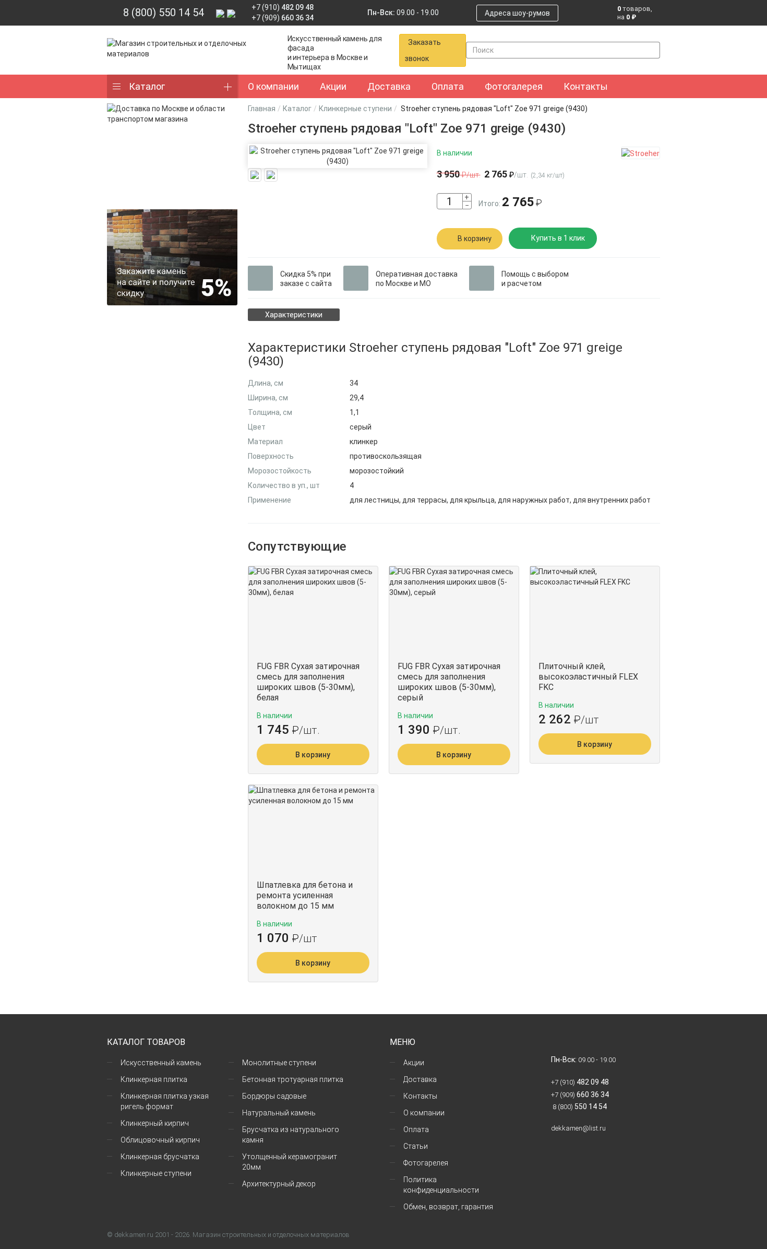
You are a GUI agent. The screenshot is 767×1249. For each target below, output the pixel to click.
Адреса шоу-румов (517, 13)
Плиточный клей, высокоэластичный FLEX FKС (588, 676)
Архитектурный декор (279, 1184)
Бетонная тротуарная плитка (292, 1079)
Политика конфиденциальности (441, 1184)
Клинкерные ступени (355, 108)
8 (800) (579, 1107)
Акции (413, 1062)
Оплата (416, 1129)
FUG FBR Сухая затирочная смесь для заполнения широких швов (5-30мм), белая (308, 682)
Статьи (415, 1146)
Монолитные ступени (279, 1062)
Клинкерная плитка (154, 1079)
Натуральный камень (279, 1113)
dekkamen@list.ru (578, 1128)
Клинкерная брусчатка (160, 1156)
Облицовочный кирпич (160, 1140)
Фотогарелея (425, 1163)
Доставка (420, 1079)
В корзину (475, 238)
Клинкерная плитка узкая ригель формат (165, 1101)
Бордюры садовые (274, 1096)
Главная (261, 108)
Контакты (420, 1096)
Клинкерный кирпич (155, 1123)
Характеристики (293, 315)
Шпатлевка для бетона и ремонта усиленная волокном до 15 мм (305, 895)
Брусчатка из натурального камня (290, 1134)
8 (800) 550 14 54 (163, 12)
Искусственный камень (161, 1062)
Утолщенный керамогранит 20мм (289, 1161)
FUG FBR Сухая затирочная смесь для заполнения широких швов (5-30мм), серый (449, 682)
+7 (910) (282, 7)
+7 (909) (282, 18)
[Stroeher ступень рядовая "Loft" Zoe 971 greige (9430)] (337, 156)
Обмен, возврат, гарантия (448, 1207)
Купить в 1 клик (558, 238)
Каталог (147, 86)
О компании (424, 1113)
